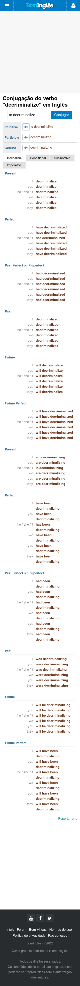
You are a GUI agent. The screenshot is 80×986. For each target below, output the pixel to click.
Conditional (38, 158)
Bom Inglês (40, 6)
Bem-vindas (38, 929)
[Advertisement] (40, 52)
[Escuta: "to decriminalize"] (26, 126)
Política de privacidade (29, 935)
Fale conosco (57, 935)
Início (10, 929)
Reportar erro (67, 818)
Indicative (14, 158)
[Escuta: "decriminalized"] (26, 137)
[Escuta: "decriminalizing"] (26, 147)
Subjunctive (62, 158)
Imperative (14, 165)
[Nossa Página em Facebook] (40, 918)
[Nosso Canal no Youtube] (31, 918)
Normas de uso (60, 929)
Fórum (21, 929)
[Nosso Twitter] (50, 918)
